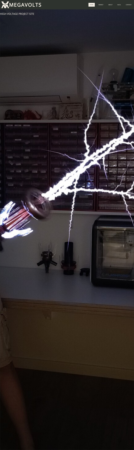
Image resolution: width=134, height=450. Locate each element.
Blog (119, 5)
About (110, 5)
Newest (100, 5)
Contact (128, 5)
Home (92, 5)
